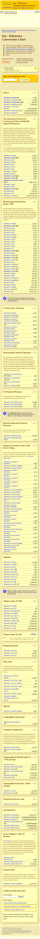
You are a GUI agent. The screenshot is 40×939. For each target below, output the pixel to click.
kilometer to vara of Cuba (12, 503)
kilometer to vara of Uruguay (13, 543)
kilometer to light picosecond (13, 864)
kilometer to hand (9, 186)
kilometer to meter (10, 97)
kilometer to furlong (10, 162)
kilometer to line (9, 191)
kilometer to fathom (10, 386)
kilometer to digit (9, 275)
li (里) (10, 637)
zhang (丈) (20, 637)
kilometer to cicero (10, 791)
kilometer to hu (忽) (10, 628)
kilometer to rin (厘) (10, 582)
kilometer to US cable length (13, 404)
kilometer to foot (9, 178)
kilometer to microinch (11, 195)
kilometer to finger (9, 273)
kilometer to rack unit (10, 747)
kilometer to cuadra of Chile (13, 468)
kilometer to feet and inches (13, 180)
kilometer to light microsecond (9, 858)
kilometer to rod (9, 171)
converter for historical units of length (19, 49)
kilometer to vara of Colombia (13, 496)
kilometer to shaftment (11, 264)
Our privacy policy (7, 933)
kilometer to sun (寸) (10, 577)
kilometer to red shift (10, 815)
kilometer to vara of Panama (13, 529)
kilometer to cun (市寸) (11, 616)
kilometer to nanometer (11, 110)
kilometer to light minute (11, 825)
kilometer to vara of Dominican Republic (10, 506)
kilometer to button (10, 285)
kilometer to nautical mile (12, 378)
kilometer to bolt (9, 164)
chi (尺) (30, 637)
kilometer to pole (9, 169)
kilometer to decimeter (11, 100)
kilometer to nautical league (13, 374)
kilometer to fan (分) (10, 655)
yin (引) (15, 637)
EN (2, 12)
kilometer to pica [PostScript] (13, 767)
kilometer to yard (9, 176)
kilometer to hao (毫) (10, 623)
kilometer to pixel (9, 775)
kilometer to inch (9, 189)
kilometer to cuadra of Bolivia (13, 466)
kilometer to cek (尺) (10, 650)
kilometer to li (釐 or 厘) (11, 621)
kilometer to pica (9, 764)
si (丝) (27, 639)
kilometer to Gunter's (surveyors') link (10, 339)
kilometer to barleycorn (11, 278)
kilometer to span (9, 184)
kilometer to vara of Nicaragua (10, 526)
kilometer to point (9, 769)
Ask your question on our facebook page (17, 906)
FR (15, 12)
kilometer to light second (11, 828)
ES (5, 12)
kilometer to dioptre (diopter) (13, 711)
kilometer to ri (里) (9, 562)
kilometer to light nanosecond (13, 861)
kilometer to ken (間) (10, 572)
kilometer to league (10, 155)
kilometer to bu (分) (10, 579)
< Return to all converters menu (14, 910)
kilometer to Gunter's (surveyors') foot (10, 345)
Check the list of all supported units (15, 903)
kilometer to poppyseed (11, 280)
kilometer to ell (8, 248)
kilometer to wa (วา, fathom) (13, 683)
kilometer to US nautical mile (13, 402)
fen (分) (12, 639)
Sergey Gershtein (19, 931)
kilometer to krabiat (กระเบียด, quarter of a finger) (11, 698)
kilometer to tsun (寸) (10, 653)
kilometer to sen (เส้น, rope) (13, 680)
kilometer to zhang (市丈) (12, 611)
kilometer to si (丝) (10, 626)
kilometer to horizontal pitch (13, 749)
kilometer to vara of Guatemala (10, 516)
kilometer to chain (9, 167)
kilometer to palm (9, 269)
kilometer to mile (9, 157)
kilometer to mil (9, 193)
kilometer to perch (9, 173)
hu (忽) (31, 639)
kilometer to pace (9, 253)
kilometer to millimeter (11, 104)
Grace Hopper (7, 841)
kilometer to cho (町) (10, 564)
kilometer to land (9, 160)
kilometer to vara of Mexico (12, 523)
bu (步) (25, 637)
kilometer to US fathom (11, 406)
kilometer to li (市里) (10, 606)
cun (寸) (34, 637)
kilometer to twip (9, 777)
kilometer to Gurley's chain (12, 323)
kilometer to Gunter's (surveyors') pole (10, 327)
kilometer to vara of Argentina (13, 490)
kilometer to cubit (9, 255)
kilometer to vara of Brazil (12, 492)
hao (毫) (23, 639)
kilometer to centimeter (12, 102)
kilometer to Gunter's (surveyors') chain (10, 320)
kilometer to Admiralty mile (12, 435)
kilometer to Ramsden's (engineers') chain (11, 316)
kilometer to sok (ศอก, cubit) (13, 686)
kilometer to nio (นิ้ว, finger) (12, 693)
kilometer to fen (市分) (11, 618)
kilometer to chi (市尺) (11, 613)
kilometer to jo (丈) (10, 567)
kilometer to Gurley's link (12, 342)
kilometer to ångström (11, 113)
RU (11, 12)
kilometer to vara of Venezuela (10, 550)
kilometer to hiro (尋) (10, 569)
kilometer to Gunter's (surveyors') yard (10, 331)
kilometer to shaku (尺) (11, 574)
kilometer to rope (9, 241)
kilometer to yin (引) (10, 608)
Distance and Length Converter (21, 8)
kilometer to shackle (10, 235)
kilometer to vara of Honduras (10, 520)
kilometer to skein (9, 230)
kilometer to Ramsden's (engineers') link (11, 335)
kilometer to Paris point (11, 804)
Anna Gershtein (28, 931)
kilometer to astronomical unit (13, 821)
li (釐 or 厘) (17, 639)
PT (8, 12)
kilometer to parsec (10, 817)
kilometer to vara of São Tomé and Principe (11, 546)
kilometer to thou (9, 289)
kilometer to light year (11, 819)
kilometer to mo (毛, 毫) (11, 584)
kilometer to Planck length (12, 883)
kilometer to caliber (10, 287)
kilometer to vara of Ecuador (13, 509)
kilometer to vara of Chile (12, 494)
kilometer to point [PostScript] (13, 771)
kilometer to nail (9, 262)
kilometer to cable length (12, 382)
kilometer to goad (9, 246)
